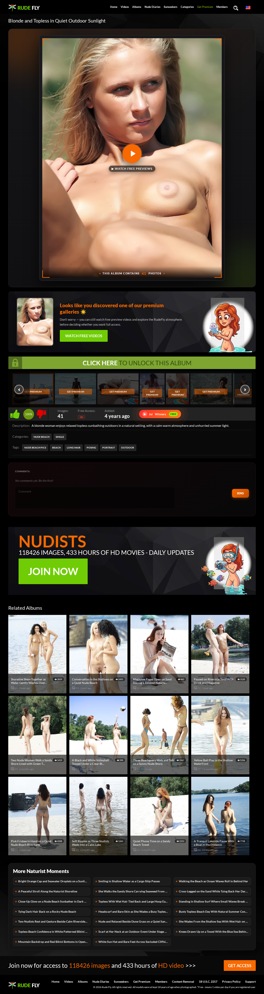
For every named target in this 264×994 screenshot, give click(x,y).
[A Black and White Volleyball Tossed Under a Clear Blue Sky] (99, 772)
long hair (73, 447)
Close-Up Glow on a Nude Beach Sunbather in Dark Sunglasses (54, 901)
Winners (160, 414)
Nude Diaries (152, 6)
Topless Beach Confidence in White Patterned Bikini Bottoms (54, 931)
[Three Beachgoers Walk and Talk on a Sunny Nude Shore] (160, 772)
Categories (187, 6)
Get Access (239, 965)
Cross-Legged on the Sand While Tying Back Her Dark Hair (215, 891)
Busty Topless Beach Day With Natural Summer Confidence (215, 911)
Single (60, 436)
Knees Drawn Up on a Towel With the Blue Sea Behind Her (215, 931)
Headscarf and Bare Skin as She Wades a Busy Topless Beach (134, 911)
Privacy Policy (231, 981)
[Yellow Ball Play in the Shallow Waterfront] (221, 772)
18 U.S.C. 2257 (208, 981)
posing (91, 447)
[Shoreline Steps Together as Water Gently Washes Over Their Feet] (38, 691)
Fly (29, 8)
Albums (136, 6)
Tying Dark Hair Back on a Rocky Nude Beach (47, 911)
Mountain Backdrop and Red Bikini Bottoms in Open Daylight (54, 941)
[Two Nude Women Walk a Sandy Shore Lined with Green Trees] (38, 772)
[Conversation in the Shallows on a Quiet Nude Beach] (99, 691)
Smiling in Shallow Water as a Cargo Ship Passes (129, 881)
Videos (125, 6)
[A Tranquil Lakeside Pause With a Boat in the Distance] (221, 853)
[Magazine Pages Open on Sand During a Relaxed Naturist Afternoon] (160, 691)
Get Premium (205, 6)
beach (56, 447)
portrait (108, 447)
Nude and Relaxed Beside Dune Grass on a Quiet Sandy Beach (134, 921)
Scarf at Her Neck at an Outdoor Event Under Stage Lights (134, 931)
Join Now (53, 571)
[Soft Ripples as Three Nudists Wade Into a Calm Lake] (99, 853)
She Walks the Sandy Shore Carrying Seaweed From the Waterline (134, 891)
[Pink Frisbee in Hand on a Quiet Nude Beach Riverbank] (38, 853)
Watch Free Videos (83, 335)
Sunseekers (170, 6)
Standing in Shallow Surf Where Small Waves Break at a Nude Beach (215, 901)
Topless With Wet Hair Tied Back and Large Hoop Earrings (134, 901)
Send (240, 493)
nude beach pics (35, 447)
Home (113, 6)
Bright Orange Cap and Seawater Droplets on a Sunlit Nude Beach (54, 881)
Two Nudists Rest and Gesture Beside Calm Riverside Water (54, 921)
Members (222, 6)
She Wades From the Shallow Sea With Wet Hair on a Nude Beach (215, 921)
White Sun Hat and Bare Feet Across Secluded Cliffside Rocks (134, 941)
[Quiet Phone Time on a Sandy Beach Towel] (160, 853)
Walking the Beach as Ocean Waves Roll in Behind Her (213, 881)
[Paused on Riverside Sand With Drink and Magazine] (221, 691)
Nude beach (42, 436)
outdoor (127, 447)
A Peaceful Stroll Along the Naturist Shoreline (47, 891)
